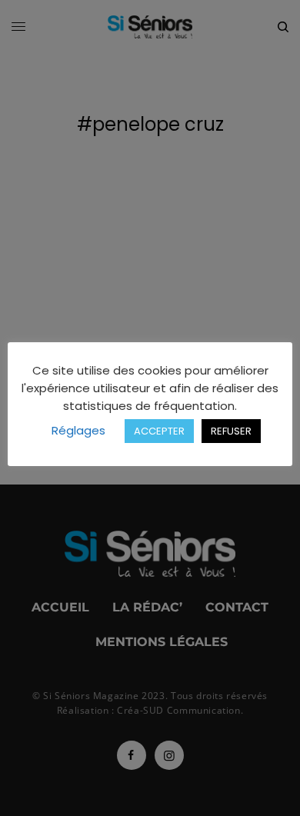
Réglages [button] (78, 430)
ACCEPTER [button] (159, 431)
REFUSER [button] (231, 431)
